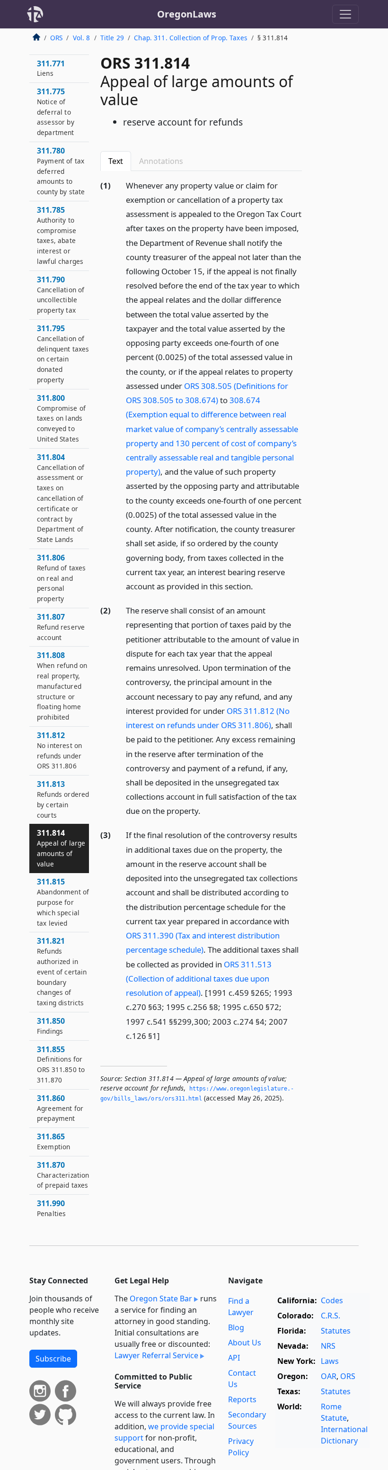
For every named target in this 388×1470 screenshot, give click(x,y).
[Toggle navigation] (345, 14)
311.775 (55, 111)
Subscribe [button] (53, 1358)
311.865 (53, 1141)
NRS (328, 1346)
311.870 (63, 1175)
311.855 (61, 1064)
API (234, 1358)
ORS (56, 37)
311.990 (51, 1208)
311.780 (61, 170)
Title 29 (112, 37)
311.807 (61, 627)
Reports (242, 1399)
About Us (244, 1342)
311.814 (61, 848)
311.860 (60, 1108)
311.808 (62, 685)
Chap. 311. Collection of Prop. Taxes (190, 37)
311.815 (63, 901)
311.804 (60, 498)
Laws (330, 1361)
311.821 (62, 971)
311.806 (61, 577)
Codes (332, 1300)
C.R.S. (330, 1315)
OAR (328, 1376)
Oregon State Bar (161, 1298)
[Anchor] (258, 586)
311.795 (63, 353)
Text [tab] (115, 161)
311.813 (63, 799)
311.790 (60, 294)
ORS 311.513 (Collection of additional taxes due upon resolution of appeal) (199, 978)
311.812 (59, 750)
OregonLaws (186, 14)
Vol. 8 (81, 37)
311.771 (51, 68)
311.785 (60, 235)
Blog (236, 1327)
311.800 (61, 418)
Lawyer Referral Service (156, 1355)
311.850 (51, 1026)
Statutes (336, 1331)
